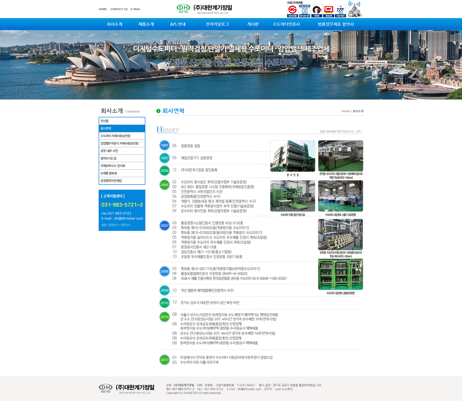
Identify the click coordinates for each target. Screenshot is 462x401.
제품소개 (146, 24)
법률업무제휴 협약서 (336, 24)
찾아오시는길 (108, 158)
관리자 (267, 389)
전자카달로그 (217, 24)
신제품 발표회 (108, 173)
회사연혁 (105, 128)
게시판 (253, 24)
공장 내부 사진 (109, 151)
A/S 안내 (178, 24)
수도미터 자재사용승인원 (115, 136)
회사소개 (114, 24)
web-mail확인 (284, 389)
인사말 (104, 121)
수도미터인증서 (286, 24)
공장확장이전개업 (111, 180)
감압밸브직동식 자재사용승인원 (119, 143)
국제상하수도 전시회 (112, 165)
